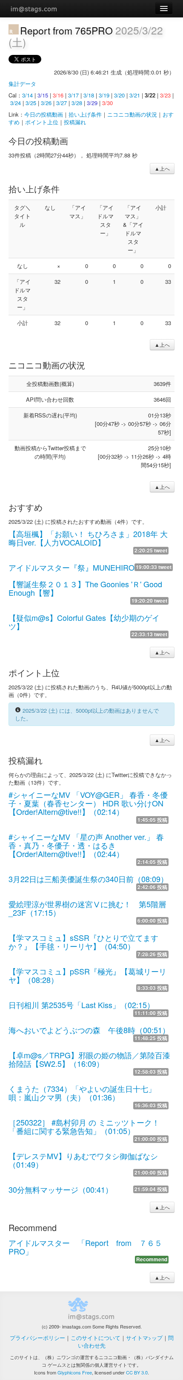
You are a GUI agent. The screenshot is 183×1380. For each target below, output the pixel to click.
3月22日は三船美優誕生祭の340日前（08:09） (88, 878)
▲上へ (162, 168)
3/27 (61, 103)
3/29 (92, 103)
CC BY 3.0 (137, 1372)
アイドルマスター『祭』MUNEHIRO (71, 567)
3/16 (58, 95)
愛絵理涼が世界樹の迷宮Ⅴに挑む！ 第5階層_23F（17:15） (87, 908)
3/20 (119, 95)
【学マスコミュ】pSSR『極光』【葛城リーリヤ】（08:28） (87, 975)
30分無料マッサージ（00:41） (61, 1189)
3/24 (15, 103)
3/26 (46, 103)
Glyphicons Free (74, 1372)
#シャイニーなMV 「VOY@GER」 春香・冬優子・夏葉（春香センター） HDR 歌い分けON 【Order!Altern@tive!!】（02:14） (88, 803)
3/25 (31, 103)
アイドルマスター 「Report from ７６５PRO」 (85, 1247)
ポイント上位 (41, 122)
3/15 (42, 95)
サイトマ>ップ (144, 1338)
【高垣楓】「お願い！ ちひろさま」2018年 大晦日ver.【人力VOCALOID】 (88, 538)
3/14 (27, 95)
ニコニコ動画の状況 (132, 114)
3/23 (165, 95)
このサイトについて (95, 1338)
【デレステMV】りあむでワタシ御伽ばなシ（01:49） (83, 1160)
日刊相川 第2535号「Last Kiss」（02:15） (81, 1004)
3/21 (134, 95)
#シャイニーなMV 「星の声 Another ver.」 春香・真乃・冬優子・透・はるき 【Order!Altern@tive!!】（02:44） (86, 845)
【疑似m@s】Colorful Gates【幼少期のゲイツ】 (84, 621)
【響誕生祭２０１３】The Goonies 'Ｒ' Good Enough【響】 (85, 588)
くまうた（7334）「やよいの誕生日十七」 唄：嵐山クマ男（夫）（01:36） (86, 1093)
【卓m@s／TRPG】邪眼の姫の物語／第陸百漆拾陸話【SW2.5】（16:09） (89, 1059)
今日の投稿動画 (43, 114)
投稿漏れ (75, 122)
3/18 (88, 95)
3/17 (73, 95)
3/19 (104, 95)
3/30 (107, 103)
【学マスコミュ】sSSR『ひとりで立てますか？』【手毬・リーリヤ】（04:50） (83, 941)
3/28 (76, 103)
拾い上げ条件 (85, 114)
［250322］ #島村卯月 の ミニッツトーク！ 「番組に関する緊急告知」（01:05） (84, 1126)
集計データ (22, 84)
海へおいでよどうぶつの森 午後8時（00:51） (89, 1029)
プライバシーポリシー (37, 1338)
